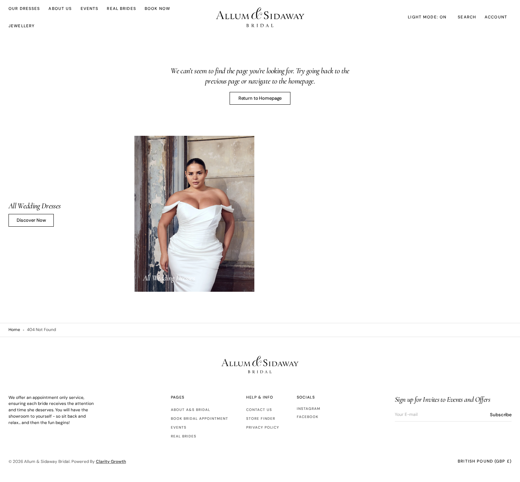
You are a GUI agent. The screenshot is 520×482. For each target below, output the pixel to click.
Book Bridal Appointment (199, 418)
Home (14, 329)
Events (178, 427)
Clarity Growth (111, 461)
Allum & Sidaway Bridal (47, 461)
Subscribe (501, 415)
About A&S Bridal (190, 410)
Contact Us (259, 410)
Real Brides (183, 436)
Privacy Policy (262, 427)
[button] (466, 17)
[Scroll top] (509, 471)
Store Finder (260, 418)
